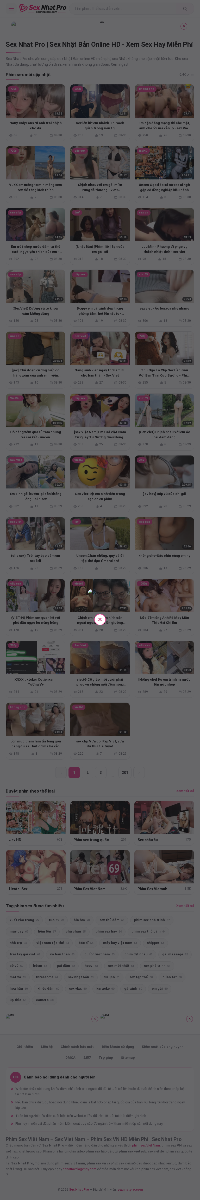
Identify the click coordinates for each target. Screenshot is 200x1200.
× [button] (100, 619)
